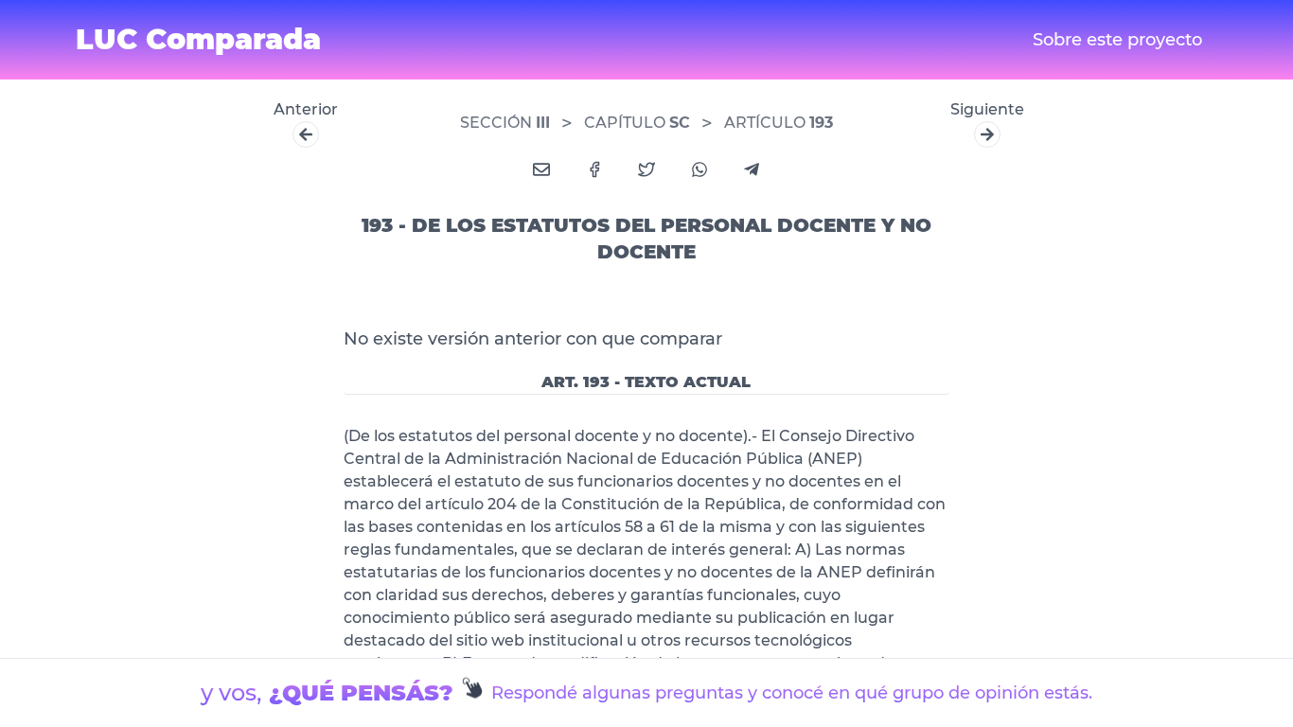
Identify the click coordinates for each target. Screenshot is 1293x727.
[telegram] (751, 169)
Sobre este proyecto (1117, 39)
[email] (541, 169)
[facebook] (594, 169)
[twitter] (646, 169)
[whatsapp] (699, 169)
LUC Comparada (198, 40)
